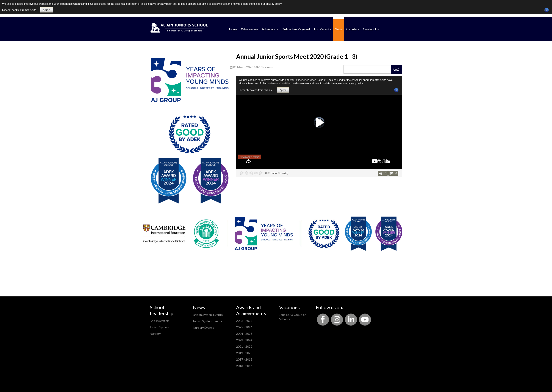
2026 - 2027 (244, 320)
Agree (46, 10)
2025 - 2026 (244, 327)
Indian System (159, 327)
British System (159, 320)
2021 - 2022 (244, 346)
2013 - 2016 (244, 366)
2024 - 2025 (244, 333)
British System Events (208, 314)
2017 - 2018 (244, 359)
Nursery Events (203, 327)
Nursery (155, 333)
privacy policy (273, 3)
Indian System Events (207, 321)
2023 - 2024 (244, 340)
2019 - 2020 (244, 353)
